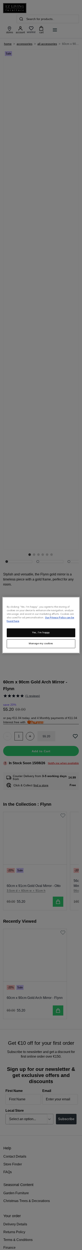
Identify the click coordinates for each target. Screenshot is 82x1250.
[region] (41, 625)
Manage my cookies (41, 643)
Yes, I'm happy (41, 632)
